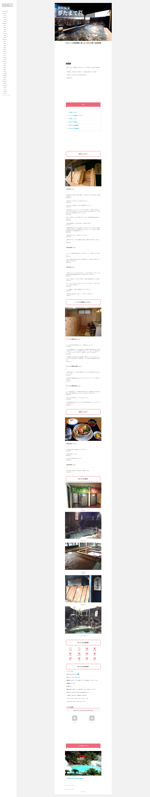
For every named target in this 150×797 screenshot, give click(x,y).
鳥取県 (5, 79)
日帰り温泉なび (7, 5)
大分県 (5, 89)
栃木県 (5, 31)
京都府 (5, 65)
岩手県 (5, 15)
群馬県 (5, 35)
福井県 (5, 57)
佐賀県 (5, 87)
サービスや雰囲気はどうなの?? (76, 115)
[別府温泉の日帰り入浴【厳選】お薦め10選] (83, 775)
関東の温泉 (4, 23)
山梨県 (5, 45)
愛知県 (5, 49)
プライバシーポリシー (6, 95)
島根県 (5, 77)
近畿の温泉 (4, 61)
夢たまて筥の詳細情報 (74, 128)
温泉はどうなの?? (73, 112)
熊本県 (5, 93)
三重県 (5, 59)
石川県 (5, 55)
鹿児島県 (5, 91)
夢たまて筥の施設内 (74, 121)
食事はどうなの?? (73, 118)
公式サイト (68, 63)
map (78, 674)
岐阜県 (5, 51)
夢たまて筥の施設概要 (74, 125)
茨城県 (5, 37)
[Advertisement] (83, 52)
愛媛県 (5, 83)
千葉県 (5, 29)
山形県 (5, 19)
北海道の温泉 (5, 11)
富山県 (5, 53)
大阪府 (5, 63)
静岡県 (5, 47)
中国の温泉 (4, 75)
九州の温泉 (4, 85)
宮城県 (5, 17)
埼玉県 (5, 27)
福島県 (5, 21)
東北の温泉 (4, 13)
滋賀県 (5, 69)
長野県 (5, 43)
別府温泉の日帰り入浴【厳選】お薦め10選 (75, 778)
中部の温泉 (4, 39)
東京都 (5, 25)
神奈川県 (5, 33)
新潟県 (5, 41)
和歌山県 (5, 73)
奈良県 (5, 71)
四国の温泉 (4, 81)
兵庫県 (5, 67)
